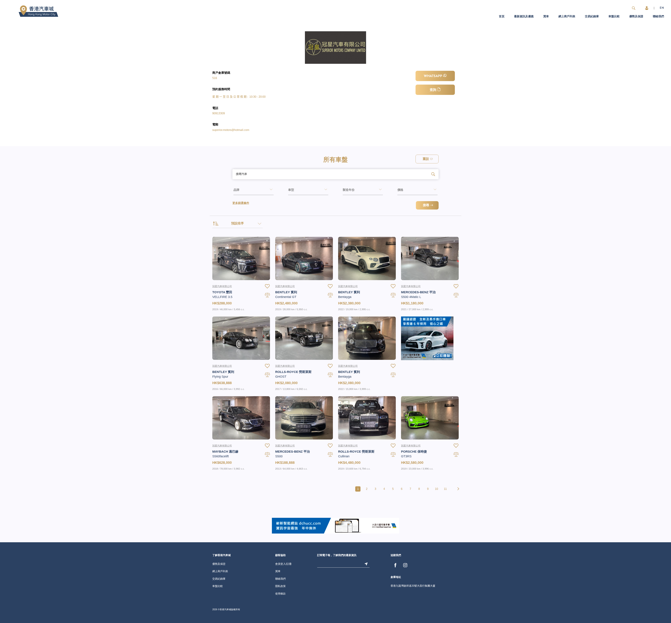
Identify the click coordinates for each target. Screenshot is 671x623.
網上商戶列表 (566, 16)
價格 (400, 190)
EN (662, 8)
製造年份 (349, 190)
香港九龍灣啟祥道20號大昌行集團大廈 (413, 585)
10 (436, 488)
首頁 (501, 16)
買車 (546, 16)
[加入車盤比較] (267, 295)
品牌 (236, 190)
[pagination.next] (458, 489)
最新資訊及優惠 (524, 16)
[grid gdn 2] (427, 338)
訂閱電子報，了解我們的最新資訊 (336, 555)
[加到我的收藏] (267, 286)
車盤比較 (614, 16)
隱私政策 (280, 586)
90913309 (218, 113)
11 (445, 488)
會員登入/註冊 (283, 563)
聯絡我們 (658, 16)
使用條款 (280, 593)
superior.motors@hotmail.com (230, 129)
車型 (291, 190)
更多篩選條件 (240, 203)
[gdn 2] (335, 525)
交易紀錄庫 (592, 16)
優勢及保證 (636, 16)
